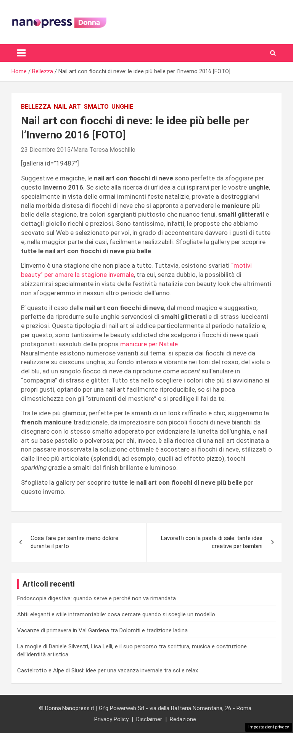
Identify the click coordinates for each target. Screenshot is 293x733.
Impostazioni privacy (268, 727)
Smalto (96, 106)
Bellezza (36, 106)
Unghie (122, 106)
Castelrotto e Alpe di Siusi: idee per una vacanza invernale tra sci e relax (107, 670)
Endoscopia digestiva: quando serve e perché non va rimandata (96, 598)
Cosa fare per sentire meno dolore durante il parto (74, 542)
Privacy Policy (111, 719)
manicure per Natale (149, 344)
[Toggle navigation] (21, 53)
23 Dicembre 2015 (46, 149)
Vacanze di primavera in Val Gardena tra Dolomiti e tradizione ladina (102, 630)
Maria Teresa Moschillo (104, 149)
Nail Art (67, 106)
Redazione (183, 719)
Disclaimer (149, 719)
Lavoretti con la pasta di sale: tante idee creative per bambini (211, 542)
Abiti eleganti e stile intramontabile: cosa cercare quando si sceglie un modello (116, 614)
